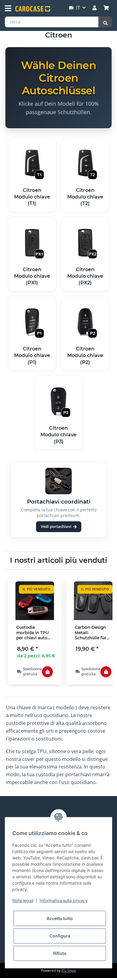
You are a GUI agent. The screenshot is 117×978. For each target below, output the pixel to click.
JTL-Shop (69, 970)
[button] (94, 8)
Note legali (22, 900)
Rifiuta (59, 953)
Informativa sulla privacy (64, 900)
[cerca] (105, 22)
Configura (60, 935)
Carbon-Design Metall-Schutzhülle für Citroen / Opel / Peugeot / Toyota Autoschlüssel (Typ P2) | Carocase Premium (92, 633)
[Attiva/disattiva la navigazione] (8, 8)
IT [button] (78, 8)
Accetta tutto (59, 918)
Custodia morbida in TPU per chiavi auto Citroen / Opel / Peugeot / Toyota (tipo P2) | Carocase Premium (34, 633)
